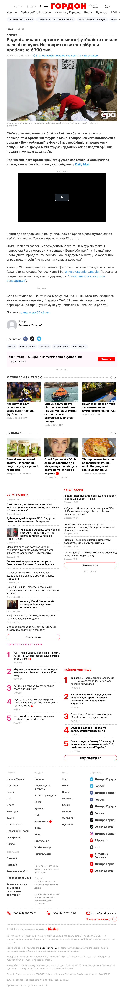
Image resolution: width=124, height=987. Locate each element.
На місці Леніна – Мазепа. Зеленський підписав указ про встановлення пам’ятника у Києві (33, 589)
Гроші (10, 791)
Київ (64, 778)
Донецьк (67, 798)
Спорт (21, 28)
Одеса (65, 791)
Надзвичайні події (18, 830)
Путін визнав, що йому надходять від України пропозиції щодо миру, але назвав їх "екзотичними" (33, 507)
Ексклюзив (41, 821)
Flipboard (101, 840)
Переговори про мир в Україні (56, 19)
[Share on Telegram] (39, 338)
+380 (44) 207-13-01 (24, 913)
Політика (12, 785)
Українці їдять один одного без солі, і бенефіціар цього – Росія (90, 497)
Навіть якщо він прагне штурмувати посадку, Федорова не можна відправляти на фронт (89, 527)
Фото (37, 827)
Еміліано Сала (79, 346)
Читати (106, 359)
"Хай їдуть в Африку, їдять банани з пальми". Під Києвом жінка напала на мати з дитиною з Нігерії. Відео (33, 534)
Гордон (10, 28)
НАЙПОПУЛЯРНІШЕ (77, 669)
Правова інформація (19, 877)
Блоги (88, 12)
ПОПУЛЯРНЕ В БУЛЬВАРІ (24, 644)
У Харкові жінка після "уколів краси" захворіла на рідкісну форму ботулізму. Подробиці (30, 575)
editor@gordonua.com (104, 913)
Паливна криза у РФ (21, 19)
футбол (11, 346)
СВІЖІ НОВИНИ (17, 494)
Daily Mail (82, 164)
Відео (37, 834)
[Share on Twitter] (32, 338)
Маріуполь (68, 817)
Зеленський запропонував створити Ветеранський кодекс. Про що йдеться (31, 563)
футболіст (44, 346)
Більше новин (33, 637)
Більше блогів (90, 565)
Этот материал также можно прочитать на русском (67, 55)
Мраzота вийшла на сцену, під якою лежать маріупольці (90, 554)
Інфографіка (14, 837)
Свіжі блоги (73, 490)
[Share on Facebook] (25, 338)
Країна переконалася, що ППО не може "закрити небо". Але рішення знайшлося (92, 680)
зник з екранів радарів (82, 271)
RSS (97, 847)
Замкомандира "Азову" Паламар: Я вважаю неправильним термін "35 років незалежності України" (92, 744)
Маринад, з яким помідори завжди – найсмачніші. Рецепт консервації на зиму (35, 672)
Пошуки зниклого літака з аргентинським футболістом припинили (99, 407)
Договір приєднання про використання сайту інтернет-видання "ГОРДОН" (47, 899)
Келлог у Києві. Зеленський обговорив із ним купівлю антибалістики (37, 604)
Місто (65, 773)
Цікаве (11, 843)
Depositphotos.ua (48, 948)
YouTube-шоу (42, 847)
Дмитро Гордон (105, 779)
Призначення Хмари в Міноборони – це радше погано (91, 716)
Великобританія (27, 346)
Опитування (41, 840)
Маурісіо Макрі (61, 346)
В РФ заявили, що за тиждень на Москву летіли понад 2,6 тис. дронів (31, 617)
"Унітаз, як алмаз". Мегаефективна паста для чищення (34, 687)
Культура (12, 811)
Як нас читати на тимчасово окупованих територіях (17, 889)
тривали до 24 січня (34, 312)
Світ (61, 425)
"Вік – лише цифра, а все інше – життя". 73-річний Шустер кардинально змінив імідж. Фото (37, 655)
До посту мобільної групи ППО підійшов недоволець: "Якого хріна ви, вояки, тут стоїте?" (89, 511)
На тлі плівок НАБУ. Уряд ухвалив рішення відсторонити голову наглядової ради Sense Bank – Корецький (91, 699)
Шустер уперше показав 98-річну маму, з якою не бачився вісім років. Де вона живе (36, 702)
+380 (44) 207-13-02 (64, 913)
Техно (10, 817)
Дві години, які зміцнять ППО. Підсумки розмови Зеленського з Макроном (31, 520)
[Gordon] (68, 6)
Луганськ (67, 824)
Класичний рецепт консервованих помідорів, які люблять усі (34, 718)
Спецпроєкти (42, 853)
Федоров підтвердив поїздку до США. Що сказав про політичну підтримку (32, 628)
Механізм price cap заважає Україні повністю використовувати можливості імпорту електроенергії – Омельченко (30, 549)
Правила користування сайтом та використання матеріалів (47, 868)
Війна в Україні (15, 778)
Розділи (38, 773)
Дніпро (66, 811)
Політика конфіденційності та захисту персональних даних (46, 883)
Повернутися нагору (98, 919)
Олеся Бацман (104, 826)
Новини (12, 12)
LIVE (37, 814)
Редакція (12, 864)
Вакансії (12, 858)
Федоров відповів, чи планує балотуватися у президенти (88, 729)
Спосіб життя (15, 824)
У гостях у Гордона (67, 12)
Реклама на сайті (17, 871)
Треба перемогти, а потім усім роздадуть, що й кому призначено (87, 541)
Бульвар (101, 12)
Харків (66, 804)
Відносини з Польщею (92, 19)
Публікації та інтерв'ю (36, 12)
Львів (65, 785)
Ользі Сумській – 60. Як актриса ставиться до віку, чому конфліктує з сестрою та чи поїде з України (60, 466)
